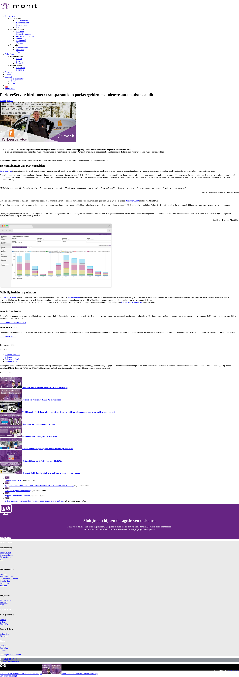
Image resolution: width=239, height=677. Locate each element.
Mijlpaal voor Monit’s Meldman (17, 496)
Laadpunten (4, 583)
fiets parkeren (137, 302)
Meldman (3, 602)
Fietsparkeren (5, 557)
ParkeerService (6, 171)
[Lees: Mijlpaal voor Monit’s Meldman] (7, 493)
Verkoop (3, 585)
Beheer (3, 620)
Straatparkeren (5, 553)
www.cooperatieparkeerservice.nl (13, 322)
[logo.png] (18, 12)
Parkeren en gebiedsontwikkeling (18, 491)
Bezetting (3, 574)
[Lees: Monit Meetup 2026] (7, 478)
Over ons (3, 646)
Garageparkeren (6, 555)
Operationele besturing (9, 579)
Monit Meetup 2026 (13, 480)
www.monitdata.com (8, 336)
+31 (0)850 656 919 (10, 659)
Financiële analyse (7, 576)
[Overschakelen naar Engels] (122, 86)
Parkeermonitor (73, 298)
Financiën (4, 624)
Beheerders (4, 634)
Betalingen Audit (132, 201)
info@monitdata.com (11, 661)
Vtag (2, 605)
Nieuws (10, 101)
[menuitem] (122, 34)
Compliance (4, 648)
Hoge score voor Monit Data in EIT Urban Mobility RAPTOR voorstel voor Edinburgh (39, 485)
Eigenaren (4, 636)
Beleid (2, 622)
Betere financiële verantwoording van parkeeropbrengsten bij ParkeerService (35, 501)
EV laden (125, 302)
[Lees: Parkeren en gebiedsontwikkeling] (7, 488)
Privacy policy (233, 670)
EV (1, 559)
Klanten (3, 101)
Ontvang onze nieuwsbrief (10, 654)
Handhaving (5, 581)
